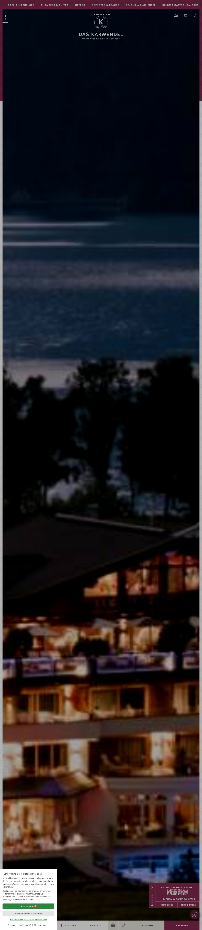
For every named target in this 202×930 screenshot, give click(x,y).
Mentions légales (41, 925)
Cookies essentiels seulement (28, 913)
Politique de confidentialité (19, 925)
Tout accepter (26, 906)
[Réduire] (52, 873)
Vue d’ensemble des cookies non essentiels (28, 919)
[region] (28, 889)
